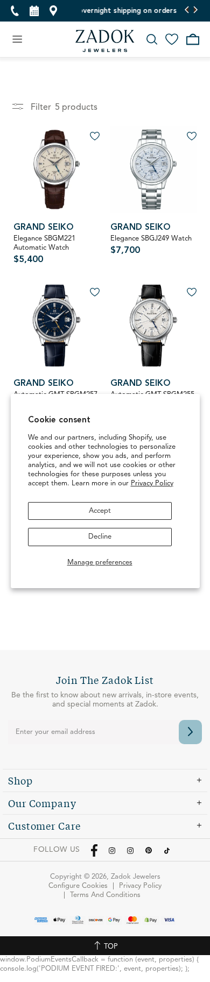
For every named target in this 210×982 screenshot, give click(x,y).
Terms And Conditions (105, 895)
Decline (99, 536)
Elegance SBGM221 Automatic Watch (44, 249)
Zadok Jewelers (105, 41)
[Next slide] (195, 10)
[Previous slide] (187, 10)
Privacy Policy (152, 483)
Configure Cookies (78, 885)
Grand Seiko (43, 227)
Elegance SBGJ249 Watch (151, 245)
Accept (100, 510)
